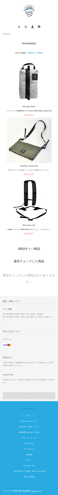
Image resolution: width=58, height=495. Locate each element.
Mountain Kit (29, 225)
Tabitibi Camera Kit (29, 166)
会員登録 (29, 454)
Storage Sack (29, 106)
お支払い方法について (28, 421)
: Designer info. (29, 465)
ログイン (29, 460)
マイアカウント (29, 449)
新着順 (40, 53)
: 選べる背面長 (29, 477)
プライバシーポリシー (28, 438)
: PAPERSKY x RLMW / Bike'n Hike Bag (29, 471)
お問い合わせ (29, 443)
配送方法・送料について (29, 427)
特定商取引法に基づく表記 (29, 432)
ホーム (29, 415)
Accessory (6, 34)
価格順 (31, 53)
